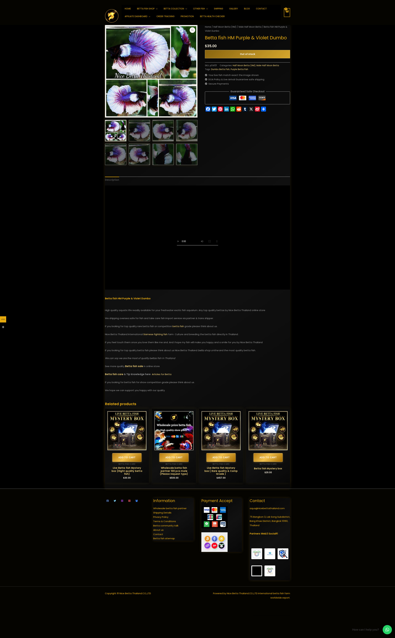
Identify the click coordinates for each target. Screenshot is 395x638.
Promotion (187, 16)
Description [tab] (112, 179)
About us (158, 530)
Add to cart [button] (126, 457)
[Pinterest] (129, 500)
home (128, 8)
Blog (247, 8)
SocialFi (273, 533)
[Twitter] (115, 500)
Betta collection (174, 8)
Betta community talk (165, 525)
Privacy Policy (160, 517)
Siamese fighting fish (155, 334)
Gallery (233, 8)
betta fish (178, 326)
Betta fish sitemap (164, 538)
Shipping (218, 8)
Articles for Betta (161, 374)
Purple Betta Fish (239, 69)
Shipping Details (162, 512)
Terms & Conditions (164, 521)
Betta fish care (114, 374)
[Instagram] (122, 500)
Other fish (199, 8)
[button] (192, 30)
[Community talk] (136, 500)
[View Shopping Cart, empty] (287, 12)
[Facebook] (107, 500)
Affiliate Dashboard (136, 16)
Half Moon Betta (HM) (224, 26)
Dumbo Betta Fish (220, 69)
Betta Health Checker (212, 16)
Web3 (264, 533)
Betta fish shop (146, 8)
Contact (261, 8)
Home (208, 26)
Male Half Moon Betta (250, 26)
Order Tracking (165, 16)
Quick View (127, 447)
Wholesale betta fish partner (170, 508)
